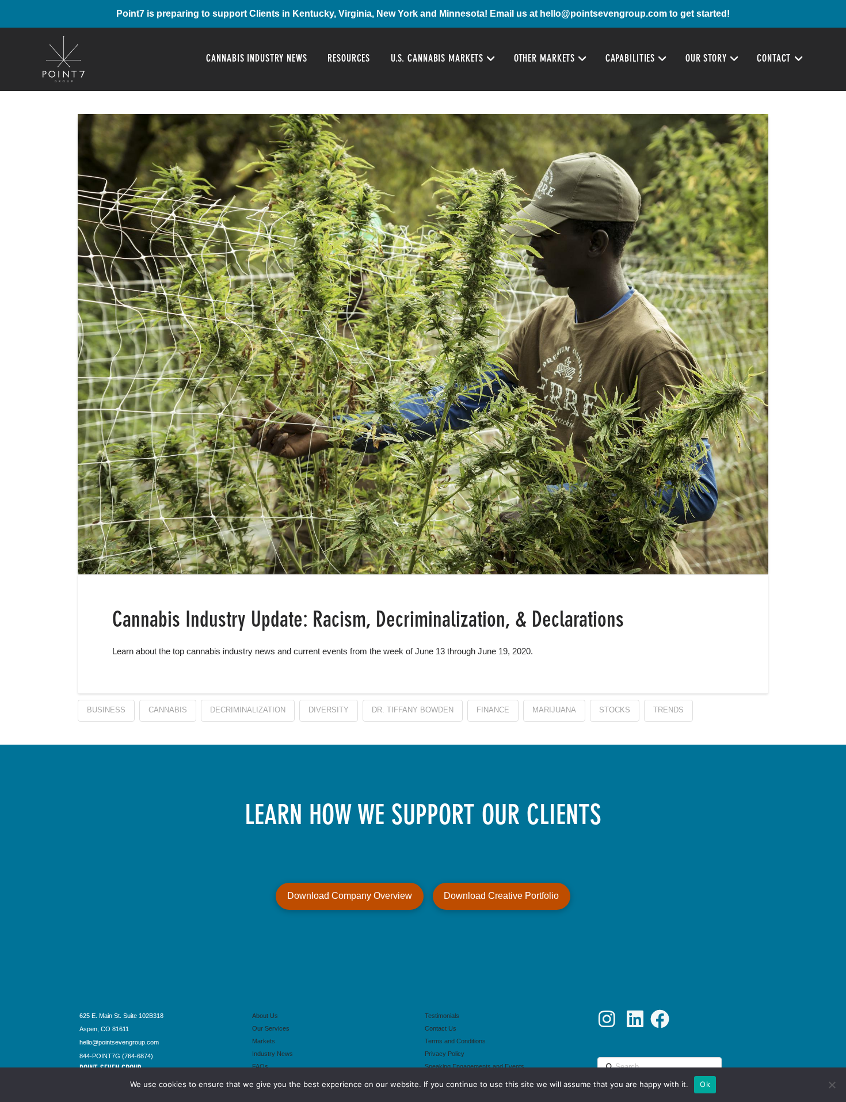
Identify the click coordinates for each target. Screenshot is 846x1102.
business (106, 710)
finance (493, 710)
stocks (614, 710)
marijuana (554, 710)
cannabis (167, 710)
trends (668, 710)
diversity (328, 710)
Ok (705, 1084)
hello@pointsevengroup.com (603, 13)
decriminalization (247, 710)
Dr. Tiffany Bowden (413, 710)
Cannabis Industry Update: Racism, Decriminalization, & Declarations (368, 621)
